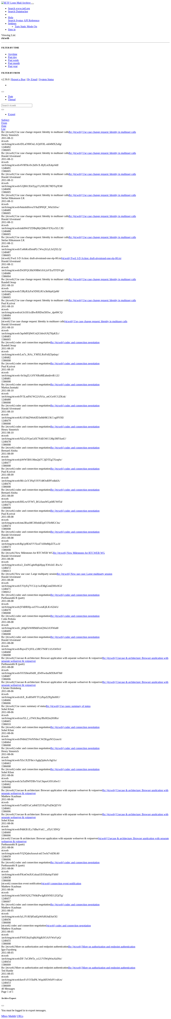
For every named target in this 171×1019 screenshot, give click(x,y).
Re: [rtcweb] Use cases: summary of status (68, 706)
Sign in (12, 29)
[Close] (2, 1005)
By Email (32, 79)
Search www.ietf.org (19, 8)
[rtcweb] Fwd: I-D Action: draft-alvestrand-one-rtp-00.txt (91, 258)
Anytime (12, 54)
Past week (13, 60)
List (3, 129)
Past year (13, 66)
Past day (12, 57)
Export (11, 114)
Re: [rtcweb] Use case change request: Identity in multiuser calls (102, 132)
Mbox (4, 1016)
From (4, 123)
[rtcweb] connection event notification (61, 883)
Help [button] (10, 17)
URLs (20, 1016)
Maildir (12, 1016)
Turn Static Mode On (26, 26)
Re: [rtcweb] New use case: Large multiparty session (84, 573)
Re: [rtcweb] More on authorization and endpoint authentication (101, 946)
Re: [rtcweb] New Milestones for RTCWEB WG (79, 552)
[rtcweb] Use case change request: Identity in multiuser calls (95, 321)
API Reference (31, 20)
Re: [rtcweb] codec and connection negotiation (75, 342)
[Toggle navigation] (32, 3)
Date (10, 96)
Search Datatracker (18, 11)
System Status (46, 79)
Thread (12, 99)
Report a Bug (18, 79)
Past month (14, 63)
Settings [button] (12, 23)
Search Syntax (15, 20)
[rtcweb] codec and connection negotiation (68, 925)
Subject (5, 120)
